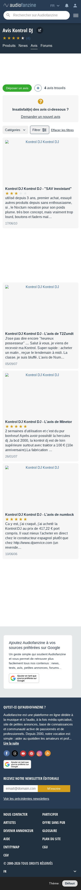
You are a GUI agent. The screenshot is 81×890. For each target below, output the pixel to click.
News (23, 45)
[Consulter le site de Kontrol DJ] (39, 30)
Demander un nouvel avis (40, 117)
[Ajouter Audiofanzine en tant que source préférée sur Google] (24, 678)
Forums (46, 45)
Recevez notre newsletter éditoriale (31, 778)
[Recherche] (8, 15)
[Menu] (75, 15)
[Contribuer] (38, 88)
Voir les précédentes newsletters (26, 798)
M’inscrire (53, 788)
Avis (34, 45)
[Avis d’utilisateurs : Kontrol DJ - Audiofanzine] (19, 5)
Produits (9, 45)
